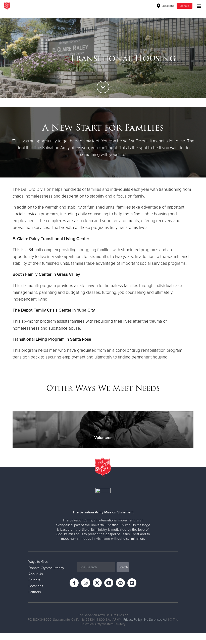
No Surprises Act (155, 620)
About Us (35, 574)
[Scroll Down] (103, 87)
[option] (103, 58)
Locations (167, 6)
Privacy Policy (132, 620)
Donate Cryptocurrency (46, 568)
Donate (184, 6)
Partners (34, 592)
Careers (34, 580)
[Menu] (197, 6)
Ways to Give (38, 562)
